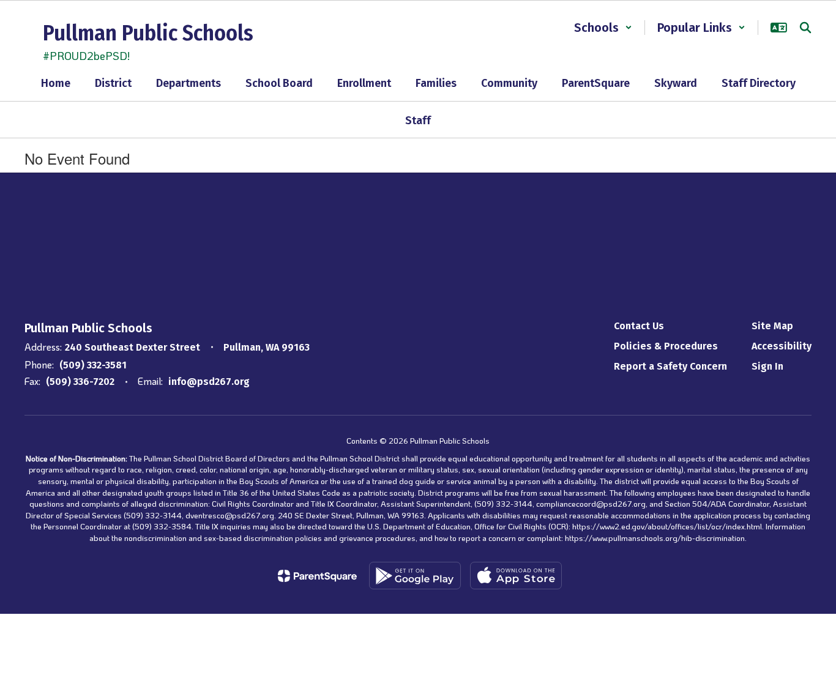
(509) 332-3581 (93, 365)
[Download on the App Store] (516, 575)
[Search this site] (805, 27)
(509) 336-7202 (80, 381)
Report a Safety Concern (670, 366)
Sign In (767, 366)
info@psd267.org (209, 381)
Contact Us (639, 326)
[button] (603, 27)
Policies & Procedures (666, 346)
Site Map (772, 326)
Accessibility (782, 346)
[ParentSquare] (317, 576)
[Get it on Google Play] (415, 575)
